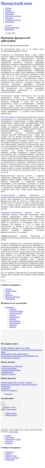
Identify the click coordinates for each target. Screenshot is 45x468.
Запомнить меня (9, 407)
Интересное (9, 12)
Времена (13, 327)
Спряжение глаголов (13, 20)
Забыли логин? (10, 413)
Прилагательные (16, 313)
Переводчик (9, 22)
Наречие (13, 319)
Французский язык (12, 27)
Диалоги (8, 289)
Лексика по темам (12, 458)
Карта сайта (13, 432)
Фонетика (9, 295)
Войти (4, 409)
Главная (8, 8)
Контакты (9, 394)
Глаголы (13, 315)
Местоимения (15, 317)
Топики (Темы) (10, 291)
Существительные (16, 311)
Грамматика (9, 307)
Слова (7, 293)
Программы (9, 14)
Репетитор (9, 18)
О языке (8, 10)
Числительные (15, 323)
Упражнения (10, 299)
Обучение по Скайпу (13, 16)
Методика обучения (12, 297)
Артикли (13, 309)
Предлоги (13, 325)
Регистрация (11, 409)
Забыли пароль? (11, 415)
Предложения (15, 321)
